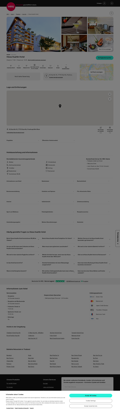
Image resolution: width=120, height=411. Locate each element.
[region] (60, 401)
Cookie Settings (91, 400)
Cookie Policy (10, 408)
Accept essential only (90, 406)
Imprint (32, 408)
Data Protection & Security (22, 408)
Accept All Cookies (90, 395)
